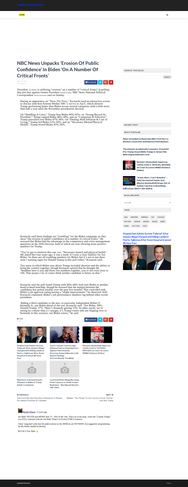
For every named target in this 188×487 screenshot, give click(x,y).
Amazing (134, 217)
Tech (145, 226)
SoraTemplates (23, 483)
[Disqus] (65, 441)
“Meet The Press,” (59, 101)
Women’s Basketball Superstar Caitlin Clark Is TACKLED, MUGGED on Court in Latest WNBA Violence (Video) (97, 349)
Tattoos (136, 226)
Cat (152, 217)
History (127, 221)
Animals (144, 217)
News (19, 321)
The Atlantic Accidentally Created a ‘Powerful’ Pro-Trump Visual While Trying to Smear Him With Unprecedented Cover (146, 152)
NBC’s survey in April (73, 103)
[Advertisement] (65, 40)
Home (22, 15)
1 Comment (21, 84)
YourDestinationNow (30, 4)
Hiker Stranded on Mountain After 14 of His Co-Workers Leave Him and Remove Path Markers (146, 140)
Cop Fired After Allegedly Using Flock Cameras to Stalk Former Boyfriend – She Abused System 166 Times (64, 384)
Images (146, 221)
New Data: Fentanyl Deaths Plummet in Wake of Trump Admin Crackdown (29, 382)
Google (160, 217)
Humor (137, 221)
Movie (154, 221)
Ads (125, 217)
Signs (126, 226)
